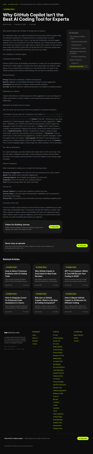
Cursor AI (56, 396)
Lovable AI (56, 402)
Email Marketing (58, 419)
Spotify (76, 338)
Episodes (35, 341)
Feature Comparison (10, 163)
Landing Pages (57, 417)
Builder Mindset (57, 346)
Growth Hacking (58, 349)
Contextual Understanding (12, 59)
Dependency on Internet (11, 91)
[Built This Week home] (15, 332)
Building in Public (58, 393)
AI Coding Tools (57, 361)
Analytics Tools (57, 422)
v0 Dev (55, 405)
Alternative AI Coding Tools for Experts (16, 105)
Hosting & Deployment (59, 390)
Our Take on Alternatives (11, 147)
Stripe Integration (58, 414)
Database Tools (57, 428)
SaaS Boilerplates (58, 370)
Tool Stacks (56, 379)
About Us (35, 338)
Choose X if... (7, 187)
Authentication (57, 425)
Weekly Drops (57, 358)
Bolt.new (55, 399)
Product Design (57, 352)
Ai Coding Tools (13, 4)
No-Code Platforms (59, 367)
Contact (34, 344)
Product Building (58, 338)
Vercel (55, 411)
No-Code (56, 344)
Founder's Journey (58, 355)
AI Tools (55, 335)
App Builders (57, 364)
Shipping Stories (58, 376)
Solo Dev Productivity (59, 384)
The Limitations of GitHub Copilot (14, 54)
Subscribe (55, 227)
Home (4, 4)
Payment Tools (57, 387)
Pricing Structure (8, 75)
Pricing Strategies (58, 382)
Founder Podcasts (58, 373)
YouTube (76, 341)
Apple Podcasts (78, 335)
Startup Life (56, 341)
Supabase (56, 408)
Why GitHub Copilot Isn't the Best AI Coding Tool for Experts (24, 31)
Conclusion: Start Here (11, 203)
